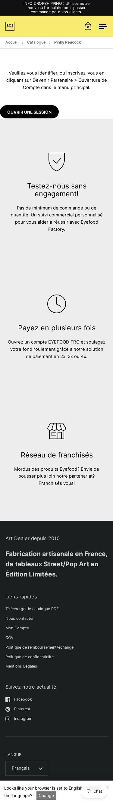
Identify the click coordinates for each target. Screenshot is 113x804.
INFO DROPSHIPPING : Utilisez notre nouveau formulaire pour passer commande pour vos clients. (56, 8)
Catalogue (36, 42)
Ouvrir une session (29, 112)
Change (46, 795)
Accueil (11, 42)
